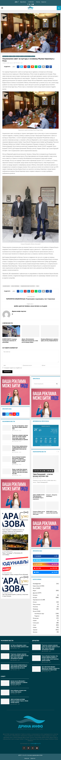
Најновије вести (27, 56)
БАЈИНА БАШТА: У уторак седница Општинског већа (52, 512)
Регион (34, 611)
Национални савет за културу (28, 286)
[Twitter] (28, 748)
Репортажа (36, 618)
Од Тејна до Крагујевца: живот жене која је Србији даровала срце (20, 427)
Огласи (35, 602)
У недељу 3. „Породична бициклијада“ (51, 495)
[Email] (37, 748)
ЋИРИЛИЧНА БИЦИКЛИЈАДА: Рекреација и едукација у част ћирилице (30, 299)
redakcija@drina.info (35, 743)
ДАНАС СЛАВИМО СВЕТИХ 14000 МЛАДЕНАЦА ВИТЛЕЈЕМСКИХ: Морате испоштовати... (38, 497)
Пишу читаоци (36, 604)
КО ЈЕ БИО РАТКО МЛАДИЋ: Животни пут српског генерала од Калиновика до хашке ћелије (50, 668)
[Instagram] (32, 748)
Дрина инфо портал (8, 63)
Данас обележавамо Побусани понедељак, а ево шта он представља (30, 340)
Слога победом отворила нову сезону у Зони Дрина (18, 691)
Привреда (35, 609)
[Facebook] (24, 748)
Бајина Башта (5, 56)
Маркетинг (43, 2)
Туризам (33, 56)
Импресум (26, 758)
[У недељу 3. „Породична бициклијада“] (52, 489)
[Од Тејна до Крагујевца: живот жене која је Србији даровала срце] (6, 428)
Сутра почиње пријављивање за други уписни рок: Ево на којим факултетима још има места (19, 448)
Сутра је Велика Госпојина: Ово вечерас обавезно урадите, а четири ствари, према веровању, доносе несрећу (19, 459)
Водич (14, 56)
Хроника (35, 632)
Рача (38, 286)
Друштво (17, 56)
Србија (34, 627)
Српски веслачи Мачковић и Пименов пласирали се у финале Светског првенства (19, 682)
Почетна (38, 2)
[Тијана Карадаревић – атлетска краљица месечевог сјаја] (46, 463)
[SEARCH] (57, 383)
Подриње (36, 616)
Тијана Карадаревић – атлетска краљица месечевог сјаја (43, 475)
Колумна (35, 595)
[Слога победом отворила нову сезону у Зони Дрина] (5, 692)
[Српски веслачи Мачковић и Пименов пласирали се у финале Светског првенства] (5, 683)
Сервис (35, 620)
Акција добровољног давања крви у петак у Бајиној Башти (49, 339)
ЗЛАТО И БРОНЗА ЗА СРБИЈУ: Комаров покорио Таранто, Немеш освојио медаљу (19, 700)
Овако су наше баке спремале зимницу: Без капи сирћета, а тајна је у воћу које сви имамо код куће (20, 471)
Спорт (34, 625)
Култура (21, 56)
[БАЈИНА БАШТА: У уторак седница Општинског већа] (52, 505)
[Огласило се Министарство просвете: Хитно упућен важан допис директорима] (39, 505)
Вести (10, 56)
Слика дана (36, 623)
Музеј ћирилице (15, 286)
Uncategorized (37, 583)
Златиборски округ (39, 613)
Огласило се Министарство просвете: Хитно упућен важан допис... (39, 513)
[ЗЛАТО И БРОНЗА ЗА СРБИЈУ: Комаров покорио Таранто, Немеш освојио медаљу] (5, 701)
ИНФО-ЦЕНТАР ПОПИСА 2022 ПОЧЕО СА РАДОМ (30, 306)
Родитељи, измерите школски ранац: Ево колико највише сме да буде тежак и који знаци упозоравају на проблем (20, 437)
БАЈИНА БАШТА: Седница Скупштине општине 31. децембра (9, 340)
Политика (35, 606)
